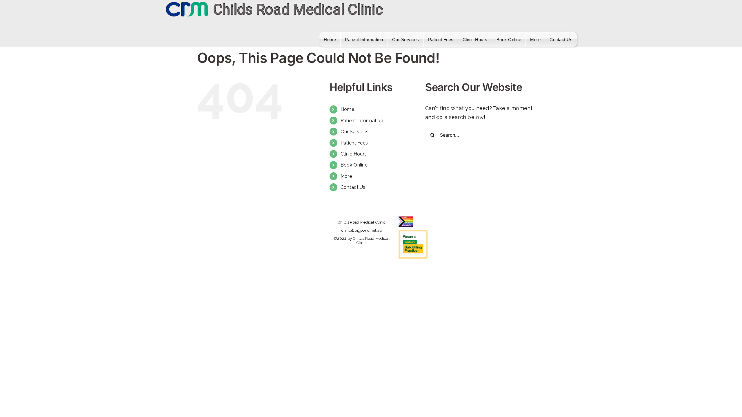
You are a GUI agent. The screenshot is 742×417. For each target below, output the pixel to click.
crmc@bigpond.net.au (361, 230)
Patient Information (362, 120)
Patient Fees (354, 143)
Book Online (354, 165)
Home (347, 109)
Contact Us (353, 187)
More (346, 176)
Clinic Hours (354, 154)
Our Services (354, 131)
